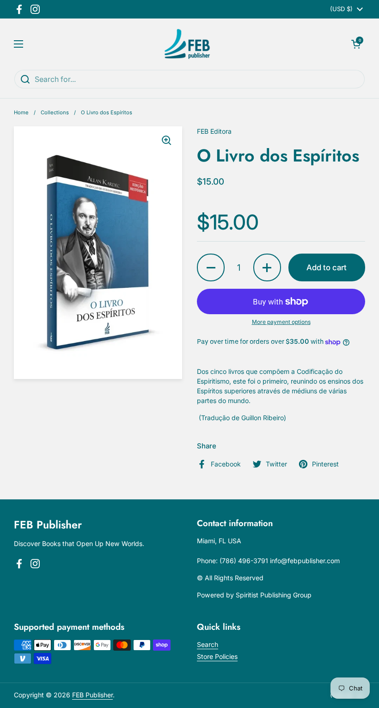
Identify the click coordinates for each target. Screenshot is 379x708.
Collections (55, 112)
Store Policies (217, 656)
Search (207, 644)
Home (21, 112)
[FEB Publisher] (187, 44)
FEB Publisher (92, 695)
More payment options (281, 321)
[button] (356, 44)
